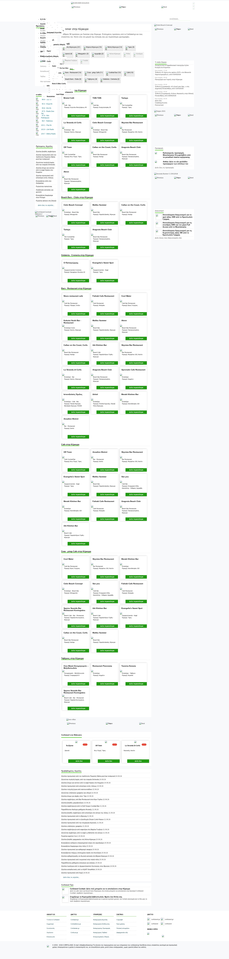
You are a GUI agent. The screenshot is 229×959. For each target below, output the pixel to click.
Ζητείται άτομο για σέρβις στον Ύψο (74, 796)
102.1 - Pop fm (46, 125)
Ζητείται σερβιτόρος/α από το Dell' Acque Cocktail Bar (80, 806)
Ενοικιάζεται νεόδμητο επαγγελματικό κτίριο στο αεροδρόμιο (82, 843)
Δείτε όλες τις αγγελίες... (46, 205)
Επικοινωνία (51, 937)
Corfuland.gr (75, 919)
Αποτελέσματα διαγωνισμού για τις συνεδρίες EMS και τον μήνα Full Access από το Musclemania (177, 225)
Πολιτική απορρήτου (122, 928)
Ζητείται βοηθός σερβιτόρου (46, 151)
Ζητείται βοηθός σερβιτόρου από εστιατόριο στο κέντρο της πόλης (84, 813)
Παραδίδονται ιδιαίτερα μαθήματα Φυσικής (76, 809)
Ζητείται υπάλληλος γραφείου (72, 826)
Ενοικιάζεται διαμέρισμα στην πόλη (73, 846)
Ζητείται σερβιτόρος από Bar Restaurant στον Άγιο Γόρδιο (81, 799)
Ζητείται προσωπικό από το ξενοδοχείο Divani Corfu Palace (82, 819)
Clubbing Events (161, 103)
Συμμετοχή (50, 924)
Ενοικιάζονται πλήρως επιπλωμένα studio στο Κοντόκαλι (81, 853)
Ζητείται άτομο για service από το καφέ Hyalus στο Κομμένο (45, 170)
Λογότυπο (50, 932)
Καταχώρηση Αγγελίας (100, 919)
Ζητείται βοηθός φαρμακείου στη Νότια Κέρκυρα (78, 839)
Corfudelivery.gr (76, 924)
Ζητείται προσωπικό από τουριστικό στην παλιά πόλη (80, 860)
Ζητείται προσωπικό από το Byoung (74, 816)
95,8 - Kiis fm (46, 108)
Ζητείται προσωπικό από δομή (72, 873)
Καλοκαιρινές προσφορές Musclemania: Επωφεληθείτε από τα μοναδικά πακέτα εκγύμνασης (177, 155)
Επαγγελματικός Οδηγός (101, 937)
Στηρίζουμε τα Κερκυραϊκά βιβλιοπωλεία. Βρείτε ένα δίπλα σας (96, 897)
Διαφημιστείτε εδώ (122, 932)
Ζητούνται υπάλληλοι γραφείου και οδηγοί (76, 793)
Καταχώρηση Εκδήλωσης (101, 924)
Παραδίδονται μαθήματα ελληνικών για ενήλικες (78, 863)
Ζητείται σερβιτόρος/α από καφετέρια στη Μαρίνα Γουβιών (81, 829)
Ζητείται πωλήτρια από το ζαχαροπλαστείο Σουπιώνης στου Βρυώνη (85, 866)
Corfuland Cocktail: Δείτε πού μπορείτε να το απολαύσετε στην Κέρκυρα (100, 889)
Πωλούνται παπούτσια (44, 186)
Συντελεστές (51, 928)
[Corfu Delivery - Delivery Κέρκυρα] (148, 934)
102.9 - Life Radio (47, 129)
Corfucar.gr (74, 932)
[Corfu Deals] (163, 937)
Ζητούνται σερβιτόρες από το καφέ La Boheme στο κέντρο (82, 833)
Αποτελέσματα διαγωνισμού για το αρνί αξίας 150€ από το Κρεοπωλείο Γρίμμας (177, 217)
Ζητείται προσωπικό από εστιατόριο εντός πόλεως (79, 786)
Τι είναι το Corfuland (53, 919)
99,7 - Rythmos (47, 121)
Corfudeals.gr (75, 928)
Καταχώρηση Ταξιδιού (100, 932)
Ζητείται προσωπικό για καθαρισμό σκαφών (77, 849)
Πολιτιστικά (159, 105)
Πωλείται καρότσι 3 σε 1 (69, 836)
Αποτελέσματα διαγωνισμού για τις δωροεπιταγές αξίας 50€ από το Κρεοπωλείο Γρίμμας (177, 233)
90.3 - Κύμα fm (47, 104)
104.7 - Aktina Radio (48, 134)
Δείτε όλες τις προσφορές (164, 168)
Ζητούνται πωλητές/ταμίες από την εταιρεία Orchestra (80, 779)
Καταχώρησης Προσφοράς (101, 928)
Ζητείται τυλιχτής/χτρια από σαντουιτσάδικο (76, 789)
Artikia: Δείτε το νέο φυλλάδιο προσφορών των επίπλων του (175, 163)
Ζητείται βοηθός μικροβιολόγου (72, 803)
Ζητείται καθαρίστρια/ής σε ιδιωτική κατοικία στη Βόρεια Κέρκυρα (84, 856)
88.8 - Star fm (46, 99)
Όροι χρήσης (120, 924)
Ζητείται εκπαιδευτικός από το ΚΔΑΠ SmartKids (78, 869)
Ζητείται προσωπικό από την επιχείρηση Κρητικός (78, 823)
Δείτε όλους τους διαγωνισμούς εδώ (168, 238)
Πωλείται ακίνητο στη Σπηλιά (46, 201)
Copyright (119, 919)
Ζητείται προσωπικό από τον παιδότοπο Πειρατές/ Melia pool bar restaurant (46, 157)
